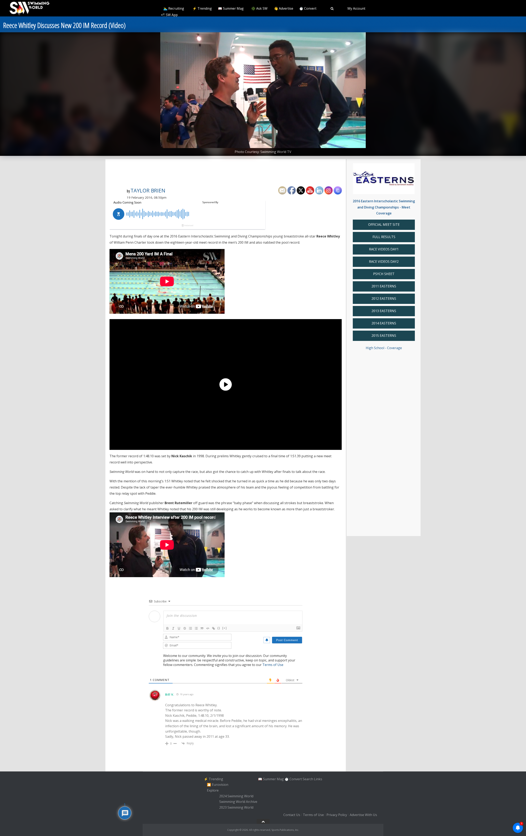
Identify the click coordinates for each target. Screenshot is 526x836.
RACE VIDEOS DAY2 (384, 261)
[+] (224, 628)
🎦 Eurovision (217, 784)
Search (308, 779)
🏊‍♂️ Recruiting (173, 8)
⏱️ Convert (307, 8)
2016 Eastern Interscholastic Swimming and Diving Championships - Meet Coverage (384, 207)
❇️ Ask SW (259, 8)
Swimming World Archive (238, 802)
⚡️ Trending (202, 8)
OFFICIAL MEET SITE (384, 224)
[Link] (213, 628)
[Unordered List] (196, 628)
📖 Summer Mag (231, 8)
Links (318, 779)
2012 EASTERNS (383, 298)
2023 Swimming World (236, 807)
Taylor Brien (147, 190)
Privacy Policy (336, 815)
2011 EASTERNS (383, 286)
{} (218, 628)
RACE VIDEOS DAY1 (384, 249)
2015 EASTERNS (383, 335)
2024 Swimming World (236, 796)
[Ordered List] (190, 628)
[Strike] (185, 628)
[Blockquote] (202, 628)
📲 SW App (169, 15)
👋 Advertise (283, 8)
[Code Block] (208, 628)
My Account (356, 8)
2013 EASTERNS (383, 311)
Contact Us (291, 815)
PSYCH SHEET (383, 274)
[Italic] (173, 628)
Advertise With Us (363, 815)
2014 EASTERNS (383, 323)
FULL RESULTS (384, 237)
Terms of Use (272, 664)
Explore (213, 790)
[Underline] (179, 628)
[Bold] (167, 628)
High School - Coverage (384, 348)
